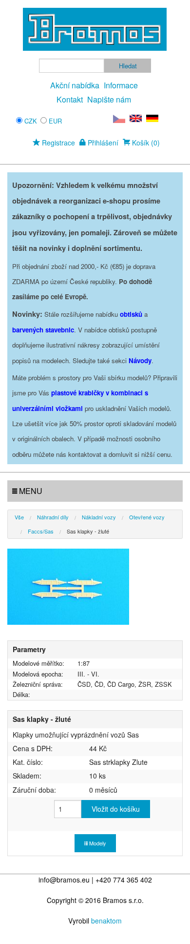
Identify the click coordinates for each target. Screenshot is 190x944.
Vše (19, 517)
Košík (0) (145, 142)
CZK (30, 120)
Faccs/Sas (41, 531)
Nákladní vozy (99, 517)
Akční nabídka (74, 85)
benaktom (106, 920)
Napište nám (109, 99)
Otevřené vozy (147, 517)
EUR (55, 120)
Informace (121, 85)
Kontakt (70, 99)
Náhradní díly (53, 517)
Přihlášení (102, 142)
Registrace (57, 142)
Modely (97, 843)
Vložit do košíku (116, 809)
